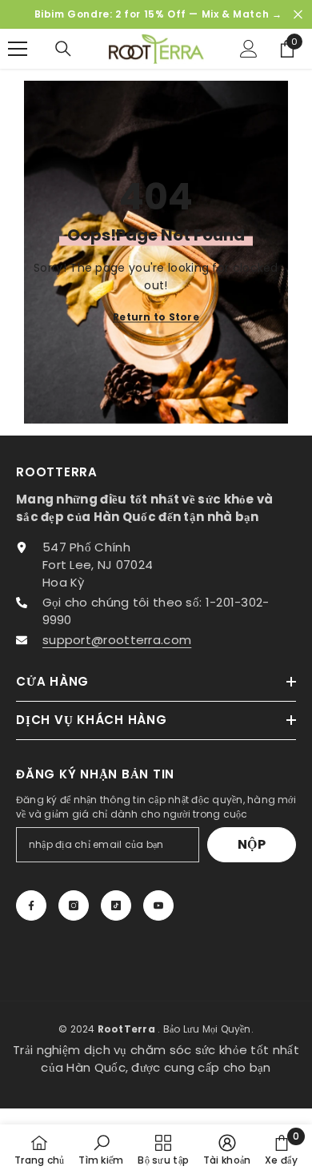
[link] (101, 1149)
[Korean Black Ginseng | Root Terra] (31, 905)
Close (298, 15)
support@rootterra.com (116, 639)
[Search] (63, 48)
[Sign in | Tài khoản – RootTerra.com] (249, 49)
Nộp (252, 844)
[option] (156, 14)
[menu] (17, 48)
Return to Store (156, 317)
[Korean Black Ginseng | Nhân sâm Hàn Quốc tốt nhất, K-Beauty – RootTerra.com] (156, 49)
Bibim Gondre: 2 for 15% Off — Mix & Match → (158, 14)
